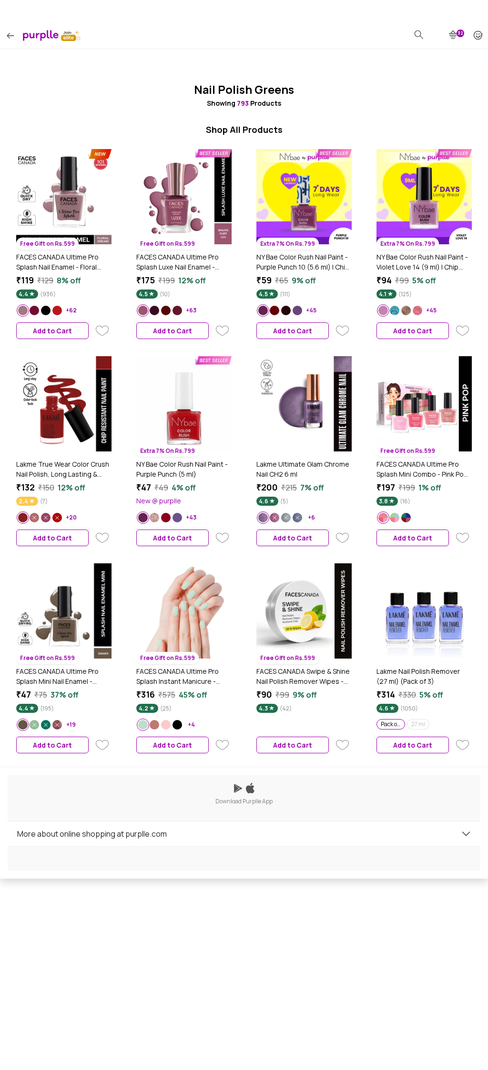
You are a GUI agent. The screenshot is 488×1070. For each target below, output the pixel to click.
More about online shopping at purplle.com (92, 834)
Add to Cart (52, 330)
